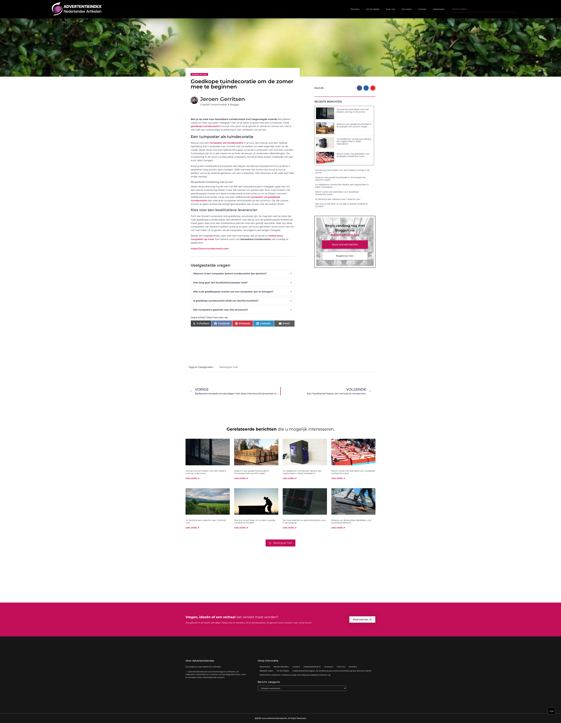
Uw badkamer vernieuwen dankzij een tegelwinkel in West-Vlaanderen (354, 141)
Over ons (390, 9)
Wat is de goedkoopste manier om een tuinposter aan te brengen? (242, 291)
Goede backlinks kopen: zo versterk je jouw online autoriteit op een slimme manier (332, 671)
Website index (266, 671)
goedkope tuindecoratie (205, 126)
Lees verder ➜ (192, 478)
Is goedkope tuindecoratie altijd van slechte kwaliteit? (242, 300)
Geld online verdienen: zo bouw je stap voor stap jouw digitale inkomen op (295, 675)
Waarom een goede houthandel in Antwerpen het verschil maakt (354, 125)
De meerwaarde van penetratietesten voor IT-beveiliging (304, 521)
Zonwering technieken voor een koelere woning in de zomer (353, 110)
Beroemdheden (281, 666)
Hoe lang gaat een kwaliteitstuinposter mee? (242, 282)
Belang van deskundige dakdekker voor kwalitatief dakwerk (351, 521)
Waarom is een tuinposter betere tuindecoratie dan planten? (242, 273)
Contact (422, 9)
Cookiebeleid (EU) (312, 666)
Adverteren (438, 9)
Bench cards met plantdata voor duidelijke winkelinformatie (353, 155)
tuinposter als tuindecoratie (226, 142)
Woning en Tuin (199, 74)
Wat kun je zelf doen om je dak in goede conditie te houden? (341, 205)
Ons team (407, 9)
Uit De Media (372, 9)
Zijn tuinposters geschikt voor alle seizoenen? (242, 309)
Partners (355, 9)
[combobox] (483, 9)
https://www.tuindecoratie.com (210, 248)
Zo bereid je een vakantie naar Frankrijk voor (337, 199)
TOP (551, 711)
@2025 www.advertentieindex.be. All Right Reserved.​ (280, 718)
